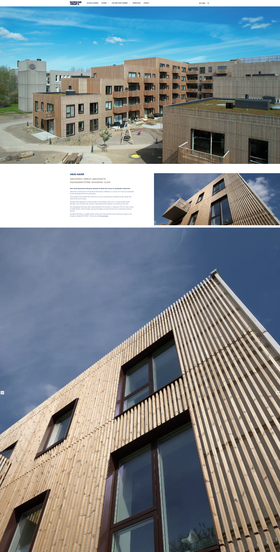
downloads (137, 3)
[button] (203, 3)
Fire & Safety (104, 216)
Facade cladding (92, 3)
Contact (146, 3)
